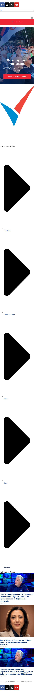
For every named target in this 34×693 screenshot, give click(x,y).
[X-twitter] (7, 4)
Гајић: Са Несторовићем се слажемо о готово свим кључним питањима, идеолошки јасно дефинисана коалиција (16, 598)
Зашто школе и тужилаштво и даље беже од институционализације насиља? (15, 642)
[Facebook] (2, 4)
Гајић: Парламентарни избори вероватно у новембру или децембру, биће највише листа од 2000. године (16, 671)
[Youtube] (16, 4)
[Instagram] (11, 4)
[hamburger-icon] (32, 18)
